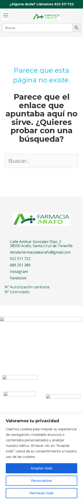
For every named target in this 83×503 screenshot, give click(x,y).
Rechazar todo (42, 493)
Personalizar (41, 481)
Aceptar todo (41, 468)
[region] (41, 458)
